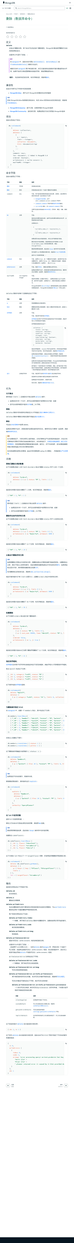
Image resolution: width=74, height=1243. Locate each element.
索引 (50, 373)
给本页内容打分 (10, 33)
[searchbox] (39, 8)
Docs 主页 (9, 14)
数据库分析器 (56, 203)
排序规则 (46, 316)
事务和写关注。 (52, 272)
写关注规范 (60, 977)
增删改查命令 (31, 14)
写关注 (40, 267)
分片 (36, 567)
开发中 (16, 14)
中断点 (55, 288)
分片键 (29, 404)
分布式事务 (14, 425)
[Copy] (66, 125)
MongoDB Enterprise (17, 108)
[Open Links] (70, 2)
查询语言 (22, 14)
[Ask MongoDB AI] (67, 8)
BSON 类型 (47, 209)
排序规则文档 (60, 351)
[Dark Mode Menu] (70, 8)
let (40, 823)
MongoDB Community (18, 111)
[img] (7, 36)
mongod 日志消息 (40, 199)
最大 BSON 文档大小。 (48, 412)
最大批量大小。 (40, 417)
